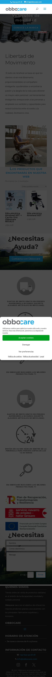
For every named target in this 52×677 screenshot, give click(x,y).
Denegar (26, 345)
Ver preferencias (26, 352)
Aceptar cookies (26, 338)
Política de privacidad (30, 356)
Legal (42, 356)
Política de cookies (15, 356)
